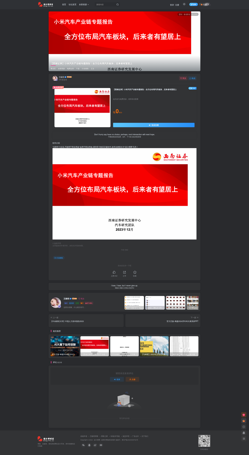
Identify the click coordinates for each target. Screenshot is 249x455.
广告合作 (135, 436)
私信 (193, 78)
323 (72, 303)
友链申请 (83, 436)
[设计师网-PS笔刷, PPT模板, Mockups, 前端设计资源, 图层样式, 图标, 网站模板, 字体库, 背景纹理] (46, 438)
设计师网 (97, 440)
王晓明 (61, 77)
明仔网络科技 (107, 440)
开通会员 (206, 4)
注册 (177, 4)
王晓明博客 (94, 436)
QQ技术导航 (115, 436)
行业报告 (85, 68)
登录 (172, 4)
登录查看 (155, 125)
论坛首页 (72, 4)
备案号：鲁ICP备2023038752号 (127, 440)
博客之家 (104, 436)
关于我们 (144, 436)
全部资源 (83, 4)
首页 (64, 4)
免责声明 (126, 436)
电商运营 (70, 68)
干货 (77, 68)
